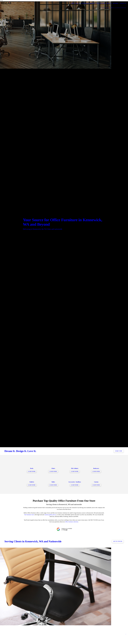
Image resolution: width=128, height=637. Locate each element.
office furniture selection (71, 522)
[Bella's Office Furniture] (6, 3)
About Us (109, 3)
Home (72, 3)
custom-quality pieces (50, 514)
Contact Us (123, 3)
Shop (77, 3)
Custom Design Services (88, 3)
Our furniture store (29, 514)
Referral (115, 3)
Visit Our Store (100, 3)
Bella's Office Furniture (119, 7)
